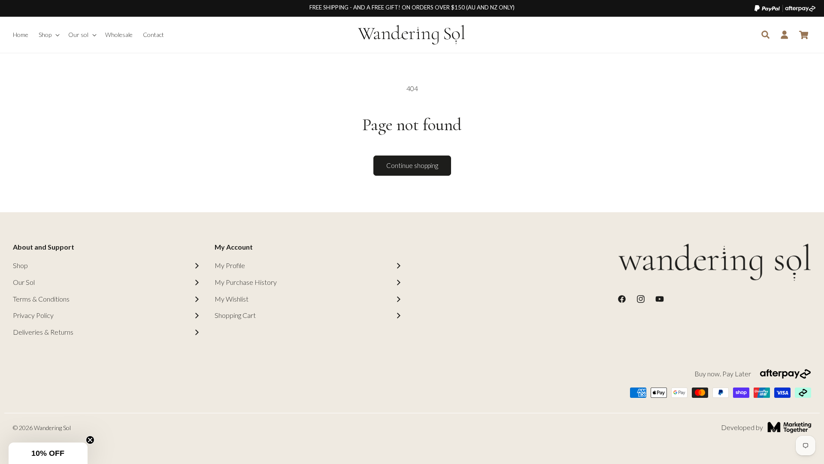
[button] (48, 35)
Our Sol (24, 282)
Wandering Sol (52, 427)
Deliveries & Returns (43, 332)
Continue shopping (412, 165)
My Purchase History (246, 282)
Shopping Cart (235, 315)
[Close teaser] (90, 440)
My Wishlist (231, 299)
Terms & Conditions (41, 299)
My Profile (230, 265)
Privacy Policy (33, 315)
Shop (20, 265)
